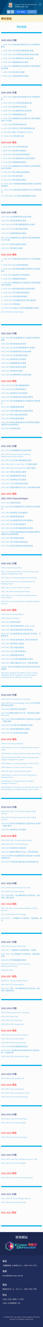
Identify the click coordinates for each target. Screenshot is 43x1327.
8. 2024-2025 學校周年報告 (12, 176)
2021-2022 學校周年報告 (11, 503)
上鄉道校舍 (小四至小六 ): (13, 1265)
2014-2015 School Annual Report (14, 1097)
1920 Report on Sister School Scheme (17, 767)
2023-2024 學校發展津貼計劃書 (13, 221)
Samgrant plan (7, 970)
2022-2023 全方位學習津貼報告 (13, 389)
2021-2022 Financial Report (14, 498)
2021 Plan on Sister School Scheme (16, 588)
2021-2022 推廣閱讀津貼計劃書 (13, 476)
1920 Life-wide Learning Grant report (16, 771)
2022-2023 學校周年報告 (11, 428)
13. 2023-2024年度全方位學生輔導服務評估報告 (20, 308)
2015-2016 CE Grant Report (12, 1039)
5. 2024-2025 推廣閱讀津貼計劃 (13, 114)
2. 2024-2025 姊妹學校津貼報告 (13, 151)
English (32, 12)
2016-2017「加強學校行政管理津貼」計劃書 (18, 950)
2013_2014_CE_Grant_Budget (13, 1123)
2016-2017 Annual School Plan (13, 946)
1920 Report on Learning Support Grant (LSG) (20, 763)
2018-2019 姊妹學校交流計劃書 (13, 830)
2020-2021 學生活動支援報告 (12, 647)
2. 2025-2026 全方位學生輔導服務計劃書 (17, 51)
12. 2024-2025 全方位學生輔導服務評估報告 (18, 196)
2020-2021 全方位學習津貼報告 (13, 651)
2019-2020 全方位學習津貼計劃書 (14, 733)
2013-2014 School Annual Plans (14, 1119)
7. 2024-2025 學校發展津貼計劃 (13, 124)
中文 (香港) (21, 12)
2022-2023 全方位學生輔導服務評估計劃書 (18, 348)
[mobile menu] (40, 4)
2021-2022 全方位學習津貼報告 (13, 524)
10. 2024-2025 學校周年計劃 (12, 136)
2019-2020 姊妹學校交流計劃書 (13, 709)
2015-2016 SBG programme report (15, 1056)
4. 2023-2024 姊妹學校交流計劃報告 (15, 275)
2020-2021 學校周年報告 (11, 622)
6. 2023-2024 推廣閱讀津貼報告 (13, 279)
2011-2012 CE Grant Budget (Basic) (16, 1198)
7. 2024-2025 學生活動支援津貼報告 (15, 172)
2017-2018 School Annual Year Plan (15, 888)
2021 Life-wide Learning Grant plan (15, 591)
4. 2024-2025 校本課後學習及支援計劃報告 (18, 158)
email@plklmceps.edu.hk (12, 1276)
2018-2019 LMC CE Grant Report (14, 844)
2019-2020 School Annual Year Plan (15, 699)
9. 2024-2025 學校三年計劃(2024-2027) (17, 132)
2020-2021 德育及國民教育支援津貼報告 (17, 630)
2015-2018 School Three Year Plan (15, 1013)
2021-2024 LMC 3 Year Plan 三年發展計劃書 (19, 464)
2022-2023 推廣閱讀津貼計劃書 (13, 363)
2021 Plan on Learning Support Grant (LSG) (19, 578)
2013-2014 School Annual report (14, 1137)
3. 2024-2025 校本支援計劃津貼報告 (15, 154)
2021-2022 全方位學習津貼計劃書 (14, 483)
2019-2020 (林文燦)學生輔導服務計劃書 (17, 725)
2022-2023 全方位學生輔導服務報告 (15, 385)
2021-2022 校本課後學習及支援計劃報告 (17, 520)
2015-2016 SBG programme (12, 1024)
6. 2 (2, 166)
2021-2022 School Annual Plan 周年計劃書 (18, 468)
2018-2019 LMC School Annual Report (16, 840)
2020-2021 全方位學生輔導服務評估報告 (17, 659)
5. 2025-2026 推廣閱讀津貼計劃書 (14, 62)
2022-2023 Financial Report (12, 312)
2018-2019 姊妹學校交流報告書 (13, 848)
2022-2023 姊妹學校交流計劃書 (13, 359)
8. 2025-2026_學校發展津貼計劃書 (15, 76)
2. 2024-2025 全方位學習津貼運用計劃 (16, 103)
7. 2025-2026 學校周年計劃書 (13, 72)
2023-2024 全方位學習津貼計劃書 (14, 229)
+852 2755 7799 (30, 1289)
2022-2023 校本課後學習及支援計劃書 (16, 351)
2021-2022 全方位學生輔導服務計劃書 (16, 460)
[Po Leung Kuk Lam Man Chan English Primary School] (21, 5)
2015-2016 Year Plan (9, 1016)
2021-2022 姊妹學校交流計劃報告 (14, 513)
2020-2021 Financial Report (12, 614)
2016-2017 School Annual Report (14, 981)
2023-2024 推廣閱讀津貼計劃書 (13, 233)
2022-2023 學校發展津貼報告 (13, 418)
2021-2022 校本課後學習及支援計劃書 (16, 450)
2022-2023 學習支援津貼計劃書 (13, 367)
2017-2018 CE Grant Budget (13, 891)
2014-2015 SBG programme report (15, 1093)
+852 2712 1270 (30, 1265)
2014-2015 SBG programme (12, 1078)
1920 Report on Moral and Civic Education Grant (21, 753)
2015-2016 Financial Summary (13, 1043)
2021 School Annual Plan (11, 568)
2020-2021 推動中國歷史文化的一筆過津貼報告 (19, 663)
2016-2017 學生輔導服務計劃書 (13, 960)
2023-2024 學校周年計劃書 (12, 248)
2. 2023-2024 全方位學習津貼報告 (14, 265)
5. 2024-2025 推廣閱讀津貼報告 (13, 162)
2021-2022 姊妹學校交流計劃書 (13, 480)
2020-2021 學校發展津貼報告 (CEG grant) (18, 626)
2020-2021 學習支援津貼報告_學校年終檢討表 (19, 640)
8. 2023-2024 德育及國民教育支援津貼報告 (18, 289)
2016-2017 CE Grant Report (12, 984)
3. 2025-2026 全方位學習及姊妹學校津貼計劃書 (20, 54)
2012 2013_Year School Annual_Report (17, 1178)
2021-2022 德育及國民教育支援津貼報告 (17, 546)
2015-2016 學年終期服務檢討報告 (14, 1046)
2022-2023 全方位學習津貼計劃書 (14, 355)
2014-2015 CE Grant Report (12, 1089)
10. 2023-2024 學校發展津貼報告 (14, 296)
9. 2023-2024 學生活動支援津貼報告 (15, 293)
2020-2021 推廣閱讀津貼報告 (12, 655)
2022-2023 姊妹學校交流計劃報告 (14, 393)
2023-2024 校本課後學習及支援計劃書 (16, 217)
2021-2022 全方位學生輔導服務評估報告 (17, 528)
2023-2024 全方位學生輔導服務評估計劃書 (18, 224)
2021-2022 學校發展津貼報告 (12, 538)
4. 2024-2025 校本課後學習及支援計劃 (16, 111)
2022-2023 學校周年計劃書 (12, 371)
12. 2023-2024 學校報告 (10, 304)
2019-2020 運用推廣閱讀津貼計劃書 (15, 729)
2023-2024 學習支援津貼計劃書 (13, 244)
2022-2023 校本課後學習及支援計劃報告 (17, 397)
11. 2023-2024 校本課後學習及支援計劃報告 (18, 300)
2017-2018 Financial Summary (13, 914)
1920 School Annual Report (12, 744)
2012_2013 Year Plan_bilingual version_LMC (19, 1159)
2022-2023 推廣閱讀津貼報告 (12, 407)
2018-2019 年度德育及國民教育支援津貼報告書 (19, 862)
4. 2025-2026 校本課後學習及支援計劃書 (17, 58)
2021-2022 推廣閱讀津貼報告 (12, 516)
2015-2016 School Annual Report (14, 1035)
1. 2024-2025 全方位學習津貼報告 (14, 147)
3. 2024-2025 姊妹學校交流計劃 (13, 107)
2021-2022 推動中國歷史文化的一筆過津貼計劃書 (20, 487)
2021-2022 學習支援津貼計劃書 (13, 472)
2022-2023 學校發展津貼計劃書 (13, 344)
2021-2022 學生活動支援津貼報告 (14, 542)
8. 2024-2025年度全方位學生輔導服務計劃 (18, 128)
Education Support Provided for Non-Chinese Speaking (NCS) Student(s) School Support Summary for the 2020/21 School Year (19, 675)
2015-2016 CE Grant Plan (11, 1020)
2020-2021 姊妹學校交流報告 (12, 644)
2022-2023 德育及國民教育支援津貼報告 (17, 411)
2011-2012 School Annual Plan (13, 1202)
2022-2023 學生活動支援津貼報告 (14, 415)
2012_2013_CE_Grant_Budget (13, 1163)
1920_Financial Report (10, 618)
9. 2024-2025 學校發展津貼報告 (13, 180)
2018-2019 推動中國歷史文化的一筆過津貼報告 (19, 852)
